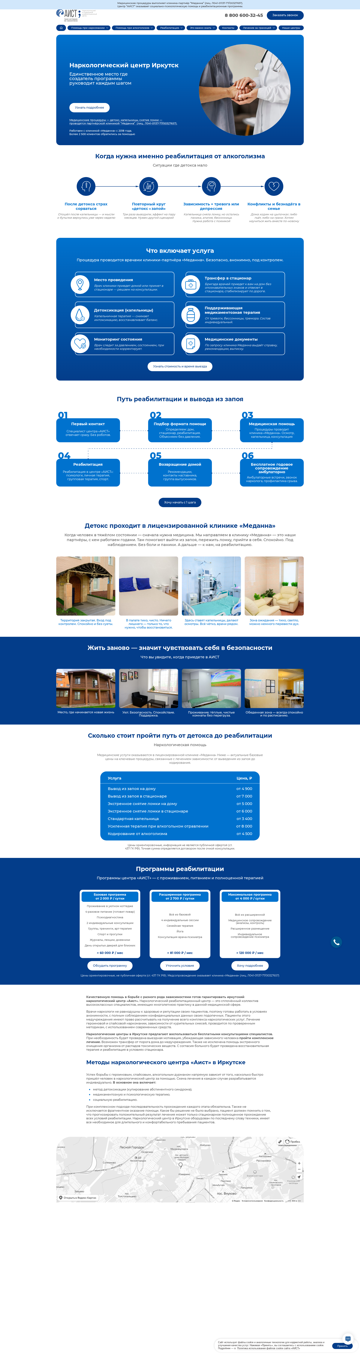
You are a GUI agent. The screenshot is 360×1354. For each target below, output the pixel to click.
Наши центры (291, 27)
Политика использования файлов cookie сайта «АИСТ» (268, 1348)
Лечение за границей (257, 27)
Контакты (228, 27)
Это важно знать (200, 27)
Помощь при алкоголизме (132, 27)
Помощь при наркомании (88, 27)
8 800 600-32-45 (244, 15)
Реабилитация (169, 27)
